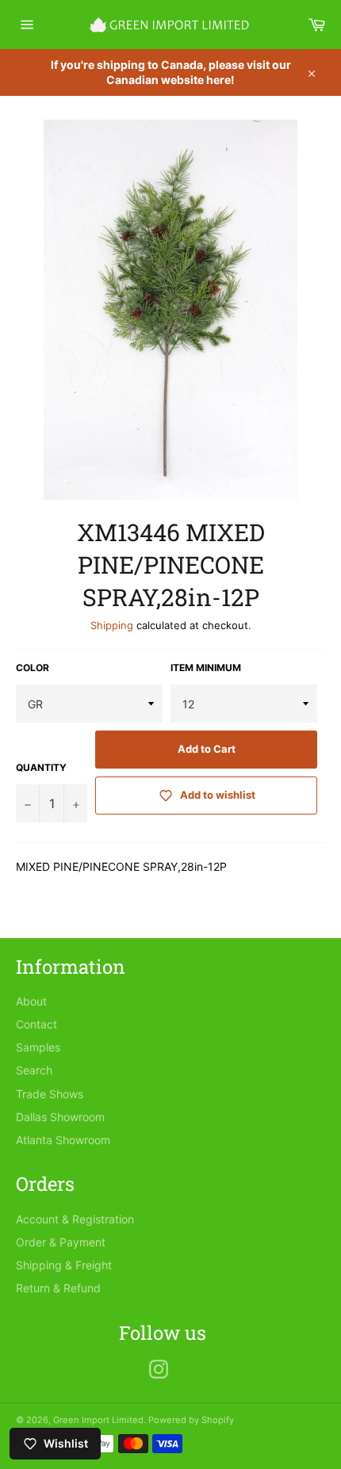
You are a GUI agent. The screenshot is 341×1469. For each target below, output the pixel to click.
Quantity (41, 767)
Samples (38, 1047)
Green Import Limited (98, 1419)
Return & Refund (58, 1288)
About (31, 1001)
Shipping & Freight (64, 1265)
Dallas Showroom (60, 1117)
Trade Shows (49, 1094)
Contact (36, 1024)
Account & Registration (75, 1219)
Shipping (111, 625)
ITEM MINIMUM (205, 667)
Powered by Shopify (191, 1419)
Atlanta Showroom (63, 1140)
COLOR (32, 667)
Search (34, 1070)
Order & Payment (60, 1242)
